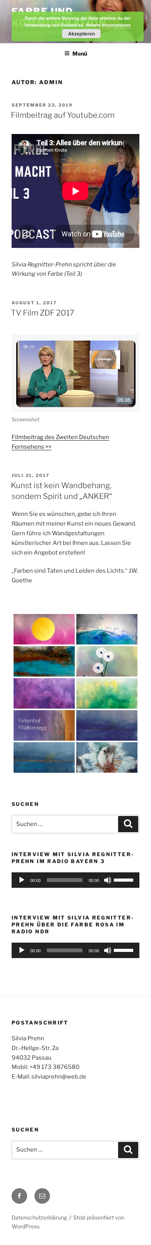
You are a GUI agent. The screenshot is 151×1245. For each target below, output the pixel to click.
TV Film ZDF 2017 (42, 312)
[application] (75, 880)
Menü (79, 53)
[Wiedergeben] (22, 880)
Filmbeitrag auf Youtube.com (63, 115)
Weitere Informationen (108, 25)
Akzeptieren (81, 33)
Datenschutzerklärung (39, 1217)
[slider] (125, 879)
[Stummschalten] (108, 880)
